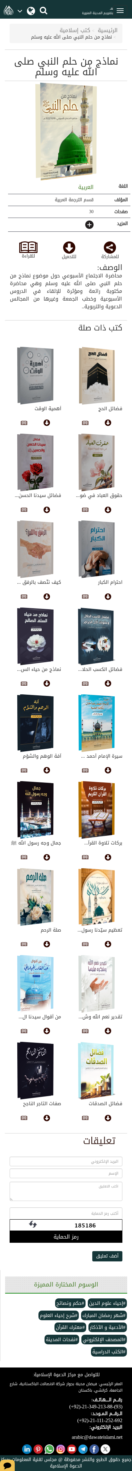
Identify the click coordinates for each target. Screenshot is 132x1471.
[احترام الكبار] (96, 549)
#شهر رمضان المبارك (104, 1315)
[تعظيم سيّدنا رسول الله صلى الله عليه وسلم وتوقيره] (96, 897)
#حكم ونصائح (70, 1303)
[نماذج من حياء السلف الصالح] (35, 636)
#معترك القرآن (70, 1327)
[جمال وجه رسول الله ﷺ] (35, 810)
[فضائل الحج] (96, 376)
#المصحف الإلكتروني (104, 1339)
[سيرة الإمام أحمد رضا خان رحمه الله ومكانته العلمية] (96, 723)
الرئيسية (108, 30)
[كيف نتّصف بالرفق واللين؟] (35, 549)
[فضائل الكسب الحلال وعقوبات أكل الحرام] (96, 636)
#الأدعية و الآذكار (108, 1327)
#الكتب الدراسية (109, 1351)
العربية (85, 187)
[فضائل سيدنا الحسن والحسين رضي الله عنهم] (35, 463)
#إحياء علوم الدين (107, 1303)
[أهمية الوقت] (35, 376)
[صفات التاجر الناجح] (35, 1071)
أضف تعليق (107, 1256)
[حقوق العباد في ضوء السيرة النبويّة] (96, 463)
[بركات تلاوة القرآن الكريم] (96, 810)
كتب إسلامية (75, 30)
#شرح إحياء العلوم (59, 1315)
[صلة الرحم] (35, 897)
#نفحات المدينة (62, 1339)
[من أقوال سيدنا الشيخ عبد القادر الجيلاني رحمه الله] (35, 984)
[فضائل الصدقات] (96, 1071)
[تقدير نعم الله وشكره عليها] (96, 984)
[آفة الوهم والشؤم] (35, 723)
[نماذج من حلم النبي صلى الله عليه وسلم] (66, 132)
